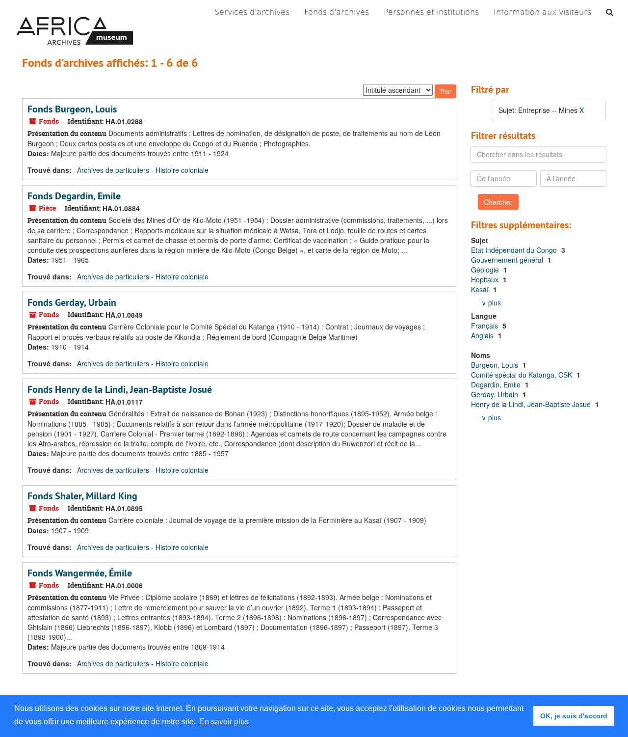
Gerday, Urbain (495, 394)
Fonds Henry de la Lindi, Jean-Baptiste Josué (119, 389)
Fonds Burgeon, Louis (72, 109)
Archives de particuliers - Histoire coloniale (143, 170)
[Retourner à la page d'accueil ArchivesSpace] (75, 12)
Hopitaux (485, 279)
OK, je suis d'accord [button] (573, 716)
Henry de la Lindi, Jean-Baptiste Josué (532, 404)
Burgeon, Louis (495, 365)
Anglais (483, 335)
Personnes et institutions (431, 12)
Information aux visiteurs (542, 12)
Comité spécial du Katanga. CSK (522, 375)
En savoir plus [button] (224, 721)
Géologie (486, 269)
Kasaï (481, 289)
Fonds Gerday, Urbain (71, 302)
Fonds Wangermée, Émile (79, 573)
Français (485, 325)
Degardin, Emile (497, 384)
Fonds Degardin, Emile (74, 196)
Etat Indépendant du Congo (515, 250)
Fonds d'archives (336, 12)
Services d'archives (251, 12)
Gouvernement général (508, 260)
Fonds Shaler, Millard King (82, 496)
